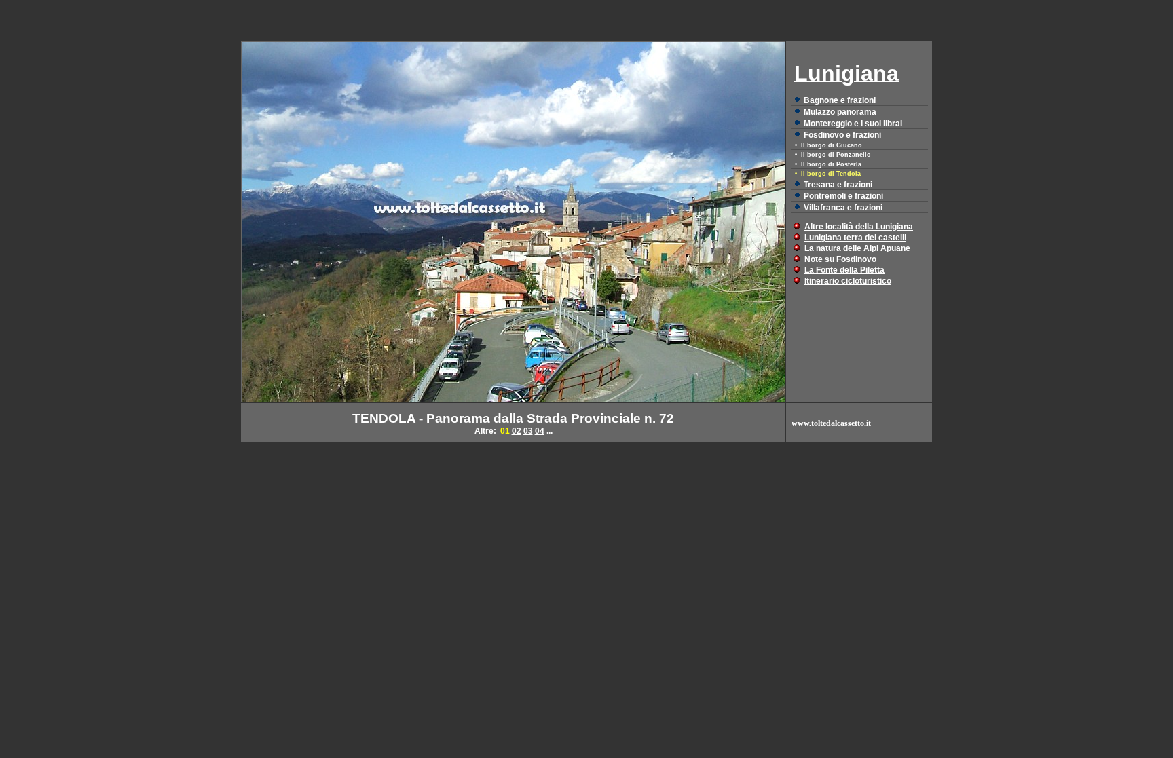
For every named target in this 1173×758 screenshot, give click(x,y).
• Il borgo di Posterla (828, 164)
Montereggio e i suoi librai (853, 123)
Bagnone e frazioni (840, 100)
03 (528, 431)
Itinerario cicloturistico (847, 281)
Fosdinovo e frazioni (842, 135)
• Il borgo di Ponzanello (833, 154)
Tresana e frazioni (838, 184)
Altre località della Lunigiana (858, 226)
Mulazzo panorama (840, 112)
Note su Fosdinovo (840, 259)
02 (516, 431)
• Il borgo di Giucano (828, 145)
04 (539, 431)
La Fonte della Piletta (844, 270)
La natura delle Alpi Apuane (857, 248)
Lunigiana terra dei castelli (855, 237)
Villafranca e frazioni (843, 207)
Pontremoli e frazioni (843, 196)
